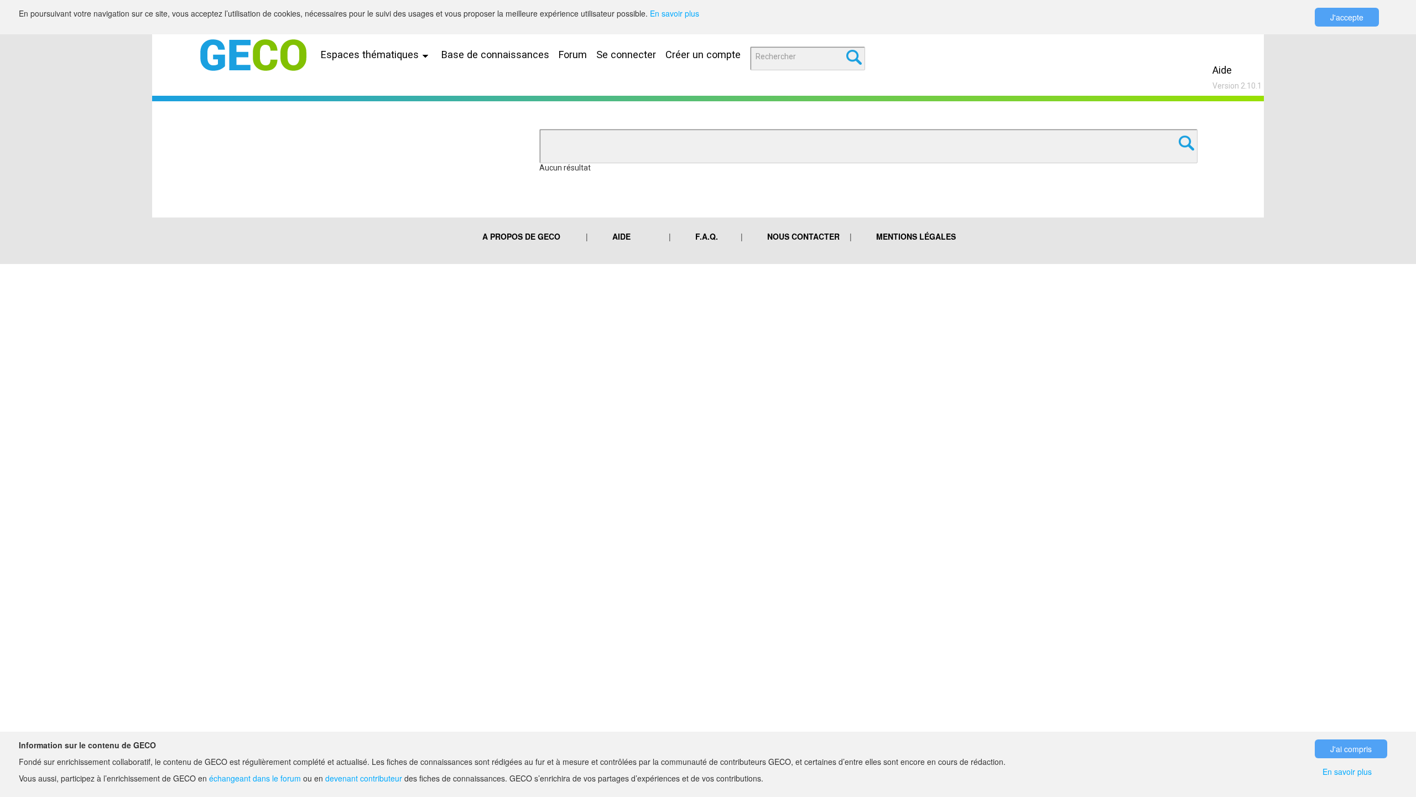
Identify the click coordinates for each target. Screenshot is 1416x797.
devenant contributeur (363, 778)
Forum (573, 54)
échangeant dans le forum (255, 778)
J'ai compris (1351, 748)
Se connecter (626, 54)
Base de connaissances (495, 54)
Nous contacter (803, 236)
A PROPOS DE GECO (521, 236)
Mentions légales (916, 236)
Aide (1222, 70)
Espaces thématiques (371, 54)
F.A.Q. (706, 236)
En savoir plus (674, 13)
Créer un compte (703, 54)
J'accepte (1346, 17)
